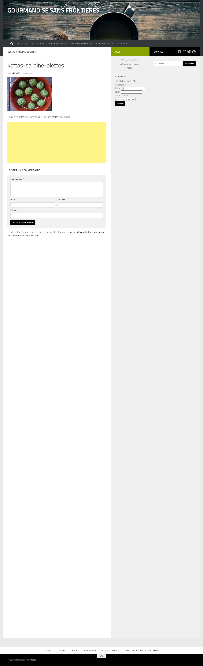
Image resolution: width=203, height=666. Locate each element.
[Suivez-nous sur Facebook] (179, 51)
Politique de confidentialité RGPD (142, 650)
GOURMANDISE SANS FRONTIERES (53, 10)
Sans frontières (103, 43)
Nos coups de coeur (80, 43)
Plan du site (90, 650)
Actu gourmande (56, 43)
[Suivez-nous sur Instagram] (184, 51)
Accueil (21, 43)
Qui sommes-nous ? (111, 650)
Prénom (119, 88)
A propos (61, 650)
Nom (13, 199)
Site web (14, 210)
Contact (121, 43)
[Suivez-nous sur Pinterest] (194, 51)
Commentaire (17, 179)
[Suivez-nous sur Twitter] (189, 51)
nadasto (16, 73)
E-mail (62, 199)
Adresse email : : (122, 95)
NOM (117, 92)
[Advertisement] (56, 142)
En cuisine (36, 43)
